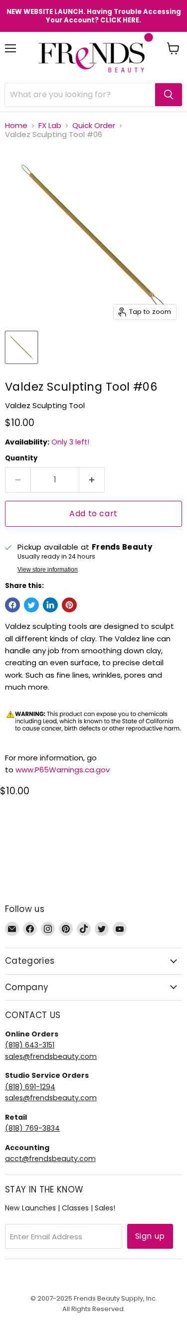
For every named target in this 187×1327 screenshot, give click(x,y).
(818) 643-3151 (29, 1045)
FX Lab (49, 125)
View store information (47, 569)
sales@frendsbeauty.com (51, 1056)
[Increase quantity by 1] (92, 480)
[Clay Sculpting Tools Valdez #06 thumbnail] (21, 347)
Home (16, 125)
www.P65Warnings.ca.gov (62, 769)
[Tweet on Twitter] (31, 604)
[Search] (168, 94)
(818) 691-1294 (30, 1087)
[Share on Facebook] (12, 604)
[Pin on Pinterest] (69, 604)
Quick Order (93, 125)
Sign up (150, 1236)
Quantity (21, 458)
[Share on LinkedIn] (50, 604)
